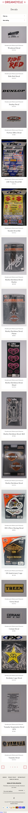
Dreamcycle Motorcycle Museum (17, 801)
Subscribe (21, 790)
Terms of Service (14, 779)
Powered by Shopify (14, 803)
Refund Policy (21, 777)
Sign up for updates (14, 783)
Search (5, 777)
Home (1, 812)
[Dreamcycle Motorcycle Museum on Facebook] (14, 798)
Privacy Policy (12, 777)
